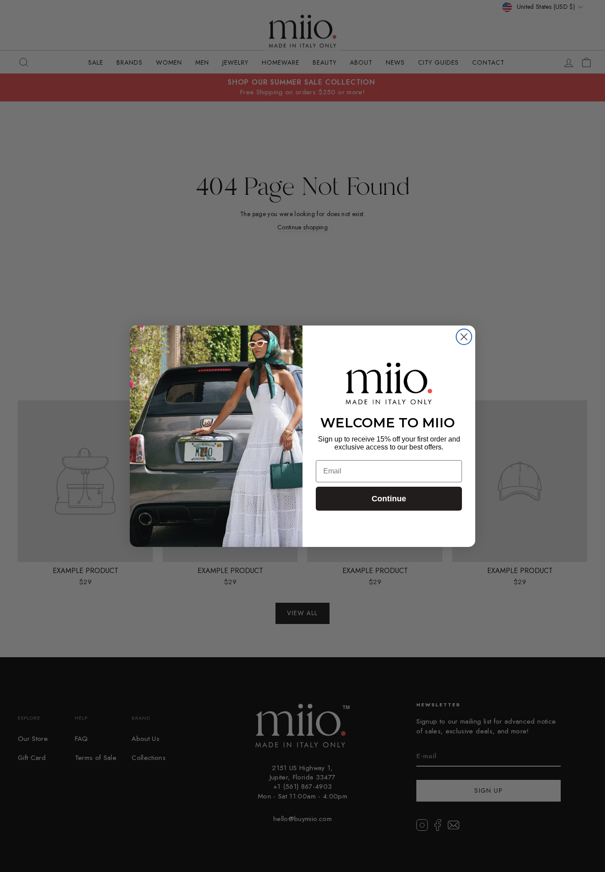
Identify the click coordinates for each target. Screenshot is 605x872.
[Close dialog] (464, 337)
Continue (389, 498)
